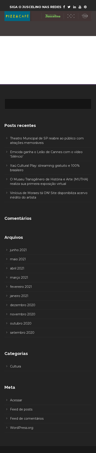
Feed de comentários (27, 419)
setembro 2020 (22, 333)
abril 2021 (17, 268)
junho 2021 (18, 250)
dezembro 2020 (22, 305)
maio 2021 (18, 259)
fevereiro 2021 (21, 287)
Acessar (16, 400)
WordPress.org (21, 428)
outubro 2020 (20, 323)
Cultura (15, 366)
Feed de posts (21, 409)
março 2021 (19, 278)
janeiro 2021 (19, 296)
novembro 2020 (22, 314)
